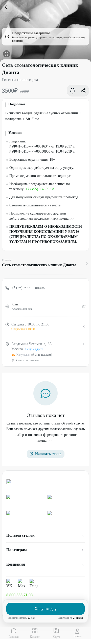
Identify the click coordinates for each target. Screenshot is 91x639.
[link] (24, 501)
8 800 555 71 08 (19, 595)
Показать (40, 287)
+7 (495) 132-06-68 (40, 189)
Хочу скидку (46, 609)
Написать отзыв (48, 454)
